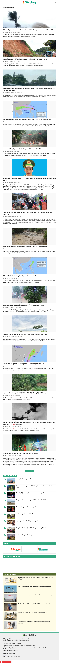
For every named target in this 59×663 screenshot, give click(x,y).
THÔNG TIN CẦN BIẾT (10, 574)
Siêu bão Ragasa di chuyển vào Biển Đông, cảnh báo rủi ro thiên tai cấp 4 (27, 119)
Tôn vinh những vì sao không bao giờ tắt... (26, 507)
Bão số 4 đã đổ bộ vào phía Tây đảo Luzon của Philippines (22, 276)
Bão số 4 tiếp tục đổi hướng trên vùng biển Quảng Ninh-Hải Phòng (25, 59)
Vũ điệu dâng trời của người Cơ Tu (24, 514)
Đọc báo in (7, 544)
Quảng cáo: (9, 653)
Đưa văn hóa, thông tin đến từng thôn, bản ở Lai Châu (21, 453)
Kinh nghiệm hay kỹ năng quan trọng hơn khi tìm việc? (32, 612)
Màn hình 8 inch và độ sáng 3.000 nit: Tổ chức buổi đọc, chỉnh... (35, 604)
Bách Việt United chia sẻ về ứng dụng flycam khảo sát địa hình (34, 586)
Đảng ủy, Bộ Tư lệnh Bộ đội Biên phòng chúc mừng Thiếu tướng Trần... (33, 528)
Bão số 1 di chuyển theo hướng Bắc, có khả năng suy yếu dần (23, 364)
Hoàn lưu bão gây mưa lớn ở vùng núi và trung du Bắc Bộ (22, 149)
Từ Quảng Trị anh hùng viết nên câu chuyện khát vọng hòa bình (32, 493)
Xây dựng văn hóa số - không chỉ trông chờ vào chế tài (30, 521)
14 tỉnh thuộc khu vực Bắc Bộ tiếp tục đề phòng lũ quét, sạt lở (23, 305)
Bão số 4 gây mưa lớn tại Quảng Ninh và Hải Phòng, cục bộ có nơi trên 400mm (29, 30)
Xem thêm (30, 471)
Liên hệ (5, 655)
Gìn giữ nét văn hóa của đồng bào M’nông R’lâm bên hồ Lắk (31, 500)
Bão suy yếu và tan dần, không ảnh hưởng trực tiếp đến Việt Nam (25, 334)
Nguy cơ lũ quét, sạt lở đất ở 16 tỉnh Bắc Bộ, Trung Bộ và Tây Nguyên (26, 393)
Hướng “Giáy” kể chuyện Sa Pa (23, 479)
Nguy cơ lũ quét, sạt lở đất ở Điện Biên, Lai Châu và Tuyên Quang (25, 247)
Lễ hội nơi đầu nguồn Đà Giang (24, 535)
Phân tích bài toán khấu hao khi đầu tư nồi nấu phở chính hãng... (35, 595)
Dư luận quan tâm (10, 476)
